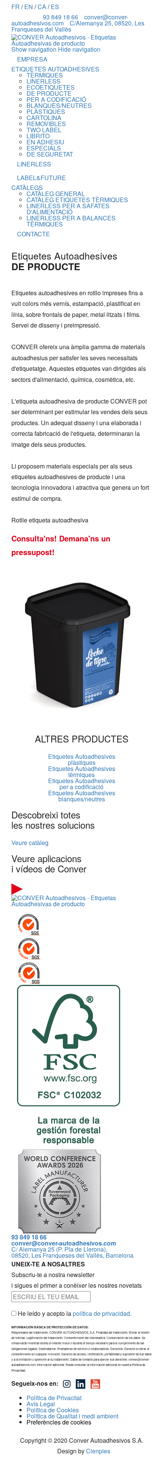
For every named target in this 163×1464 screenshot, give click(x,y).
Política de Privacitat (54, 1397)
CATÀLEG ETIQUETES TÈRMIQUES (77, 199)
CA (42, 6)
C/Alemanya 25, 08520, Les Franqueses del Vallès (77, 26)
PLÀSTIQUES (46, 111)
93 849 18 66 (60, 17)
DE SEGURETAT (50, 154)
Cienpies (98, 1451)
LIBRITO (38, 135)
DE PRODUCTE (49, 93)
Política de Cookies (53, 1409)
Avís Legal (41, 1403)
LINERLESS (44, 81)
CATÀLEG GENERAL (56, 193)
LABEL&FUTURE (41, 177)
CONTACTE (33, 233)
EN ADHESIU (45, 142)
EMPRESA (32, 59)
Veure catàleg (30, 842)
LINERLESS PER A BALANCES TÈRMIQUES (71, 221)
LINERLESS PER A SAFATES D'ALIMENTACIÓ (68, 208)
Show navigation (33, 49)
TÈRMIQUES (45, 75)
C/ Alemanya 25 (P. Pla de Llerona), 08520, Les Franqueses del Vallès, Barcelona (72, 1252)
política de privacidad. (102, 1313)
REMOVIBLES (46, 123)
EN (28, 6)
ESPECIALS (44, 148)
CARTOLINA (44, 117)
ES (55, 6)
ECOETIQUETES (51, 87)
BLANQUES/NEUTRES (59, 105)
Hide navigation (79, 49)
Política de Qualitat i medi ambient (72, 1416)
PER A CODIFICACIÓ (56, 99)
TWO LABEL (44, 129)
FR (15, 6)
